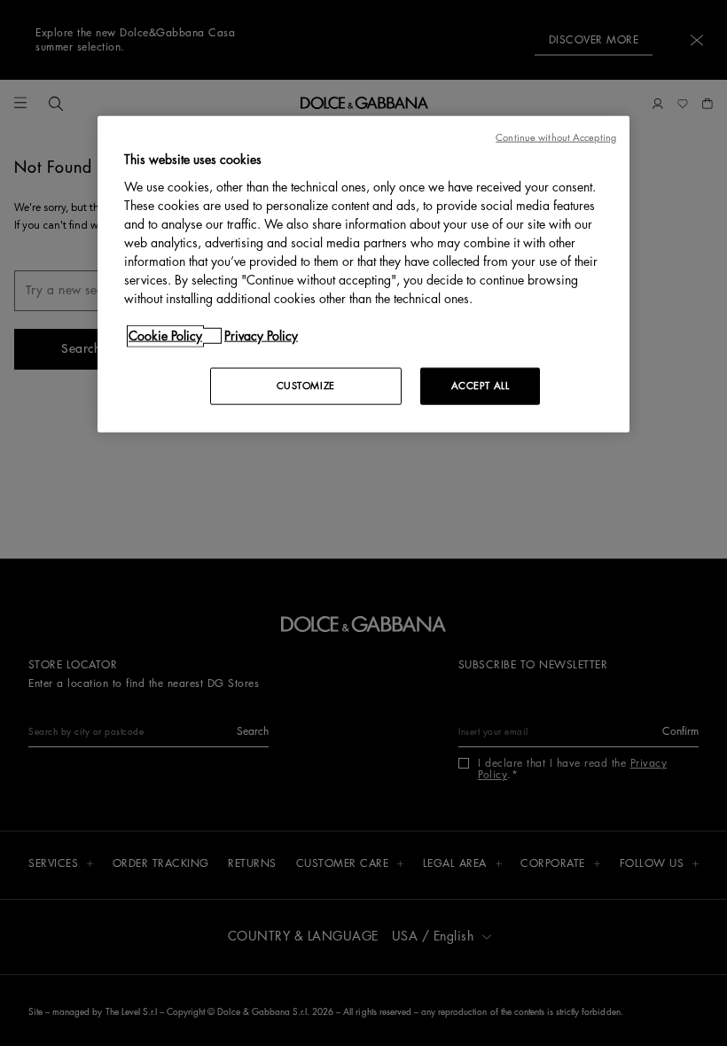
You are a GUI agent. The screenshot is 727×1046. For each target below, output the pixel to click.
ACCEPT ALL (480, 385)
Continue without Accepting (556, 138)
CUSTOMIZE (306, 385)
